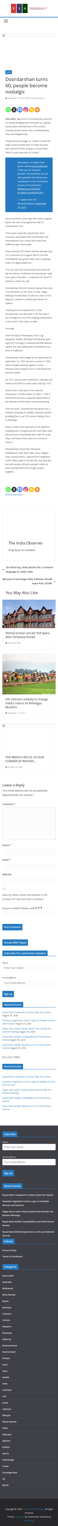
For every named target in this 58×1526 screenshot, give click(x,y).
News (5, 1428)
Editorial (6, 1339)
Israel (5, 1402)
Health (5, 1377)
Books (5, 1301)
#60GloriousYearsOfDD (29, 188)
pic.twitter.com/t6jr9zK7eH (30, 192)
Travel (5, 1466)
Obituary (6, 1434)
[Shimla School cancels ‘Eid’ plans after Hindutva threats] (29, 601)
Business (6, 1307)
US (3, 1478)
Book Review (8, 1294)
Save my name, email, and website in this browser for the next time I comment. (24, 897)
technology (8, 1459)
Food (4, 1364)
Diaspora (6, 1326)
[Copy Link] (31, 107)
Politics (6, 1447)
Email (6, 859)
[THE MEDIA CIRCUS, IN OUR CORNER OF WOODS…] (29, 726)
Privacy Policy (9, 1250)
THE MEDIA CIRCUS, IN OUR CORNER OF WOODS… (24, 759)
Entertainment (9, 1345)
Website (6, 874)
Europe (6, 1358)
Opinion (6, 1440)
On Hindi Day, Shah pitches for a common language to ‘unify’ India (29, 569)
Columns (6, 1313)
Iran (4, 1396)
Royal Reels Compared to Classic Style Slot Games (26, 1012)
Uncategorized (9, 1472)
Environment (9, 1351)
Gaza (4, 1371)
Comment (8, 804)
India (9, 72)
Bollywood (7, 1288)
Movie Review (9, 1421)
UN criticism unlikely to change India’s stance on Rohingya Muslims (26, 703)
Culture (6, 1320)
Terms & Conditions (12, 1256)
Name (6, 845)
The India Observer (36, 98)
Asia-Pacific (8, 1275)
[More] (37, 107)
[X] (14, 107)
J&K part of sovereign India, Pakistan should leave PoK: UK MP (27, 581)
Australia (6, 1282)
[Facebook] (19, 107)
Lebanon (6, 1409)
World (5, 1485)
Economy (7, 1332)
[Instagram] (25, 107)
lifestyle (6, 1415)
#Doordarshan (40, 166)
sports (5, 1453)
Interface (6, 1389)
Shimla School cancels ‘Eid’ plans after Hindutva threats (27, 635)
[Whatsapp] (8, 107)
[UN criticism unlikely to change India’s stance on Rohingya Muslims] (29, 656)
